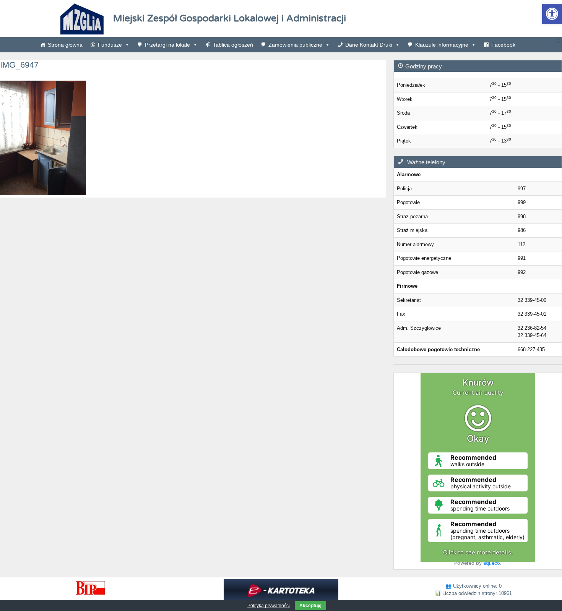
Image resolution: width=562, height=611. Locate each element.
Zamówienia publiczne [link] (295, 45)
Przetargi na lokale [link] (167, 45)
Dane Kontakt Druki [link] (368, 45)
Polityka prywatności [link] (268, 605)
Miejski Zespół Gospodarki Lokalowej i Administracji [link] (229, 18)
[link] (552, 14)
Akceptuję (310, 605)
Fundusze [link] (110, 45)
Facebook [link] (503, 45)
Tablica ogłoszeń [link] (233, 45)
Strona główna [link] (65, 45)
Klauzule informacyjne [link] (441, 45)
